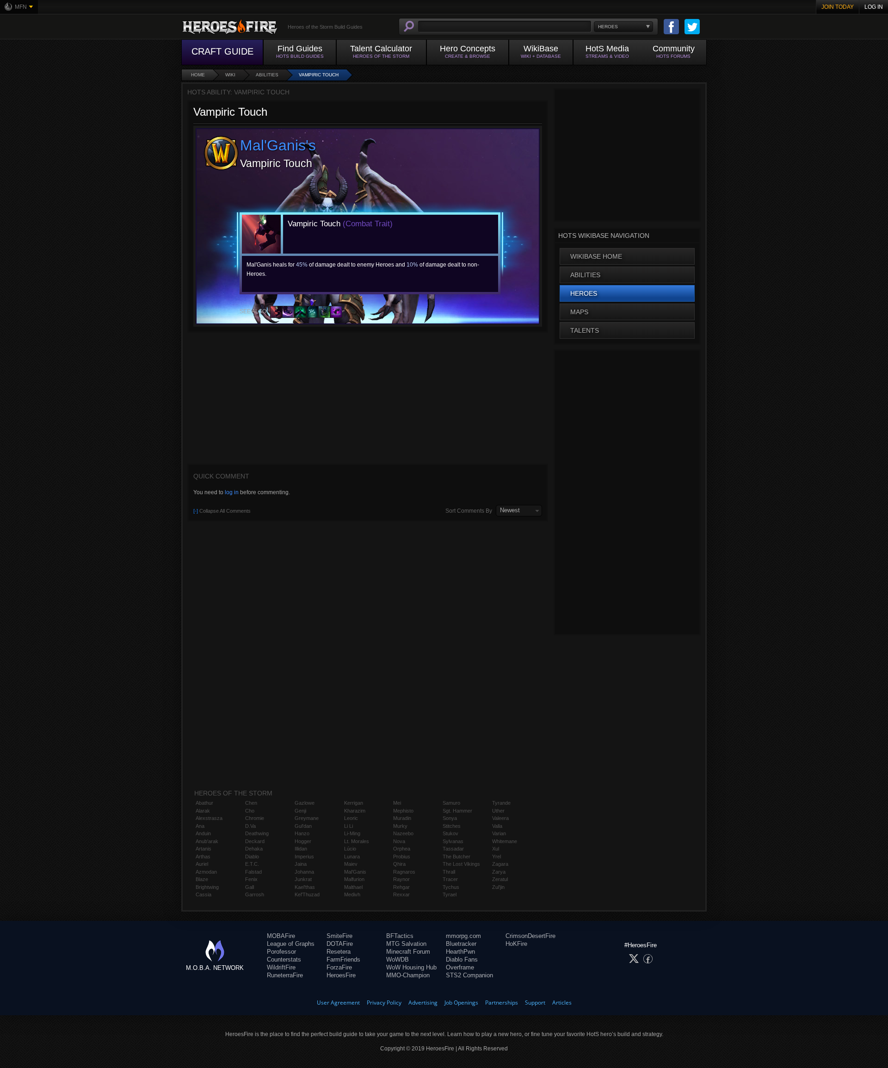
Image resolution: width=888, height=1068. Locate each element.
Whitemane (504, 841)
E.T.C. (252, 864)
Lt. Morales (356, 841)
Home (198, 74)
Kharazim (354, 810)
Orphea (401, 848)
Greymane (307, 818)
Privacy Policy (384, 1002)
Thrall (449, 872)
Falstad (253, 872)
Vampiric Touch (319, 74)
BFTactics (399, 935)
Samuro (451, 803)
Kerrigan (353, 803)
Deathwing (257, 833)
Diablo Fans (462, 959)
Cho (249, 810)
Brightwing (207, 887)
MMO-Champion (408, 975)
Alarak (203, 810)
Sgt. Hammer (457, 810)
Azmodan (206, 872)
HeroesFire (341, 975)
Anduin (203, 833)
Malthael (353, 887)
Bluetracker (461, 943)
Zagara (500, 864)
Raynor (401, 879)
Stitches (452, 826)
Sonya (450, 818)
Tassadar (453, 848)
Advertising (423, 1002)
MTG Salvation (406, 943)
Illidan (301, 848)
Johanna (304, 872)
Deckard (255, 841)
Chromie (254, 818)
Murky (400, 826)
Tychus (451, 887)
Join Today (837, 7)
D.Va (250, 826)
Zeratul (500, 879)
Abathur (204, 803)
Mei (397, 803)
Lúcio (350, 848)
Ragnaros (404, 872)
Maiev (351, 864)
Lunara (352, 856)
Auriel (202, 864)
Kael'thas (305, 887)
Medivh (352, 894)
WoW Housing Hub (411, 967)
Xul (495, 848)
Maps (579, 312)
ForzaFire (339, 967)
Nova (399, 841)
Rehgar (401, 887)
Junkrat (303, 879)
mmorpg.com (463, 935)
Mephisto (403, 810)
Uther (498, 810)
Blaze (202, 879)
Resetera (339, 951)
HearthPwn (460, 951)
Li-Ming (352, 833)
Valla (497, 826)
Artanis (203, 848)
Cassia (203, 894)
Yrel (496, 856)
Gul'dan (303, 826)
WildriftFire (281, 967)
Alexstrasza (209, 818)
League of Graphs (290, 943)
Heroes (583, 293)
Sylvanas (453, 841)
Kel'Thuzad (307, 894)
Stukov (450, 833)
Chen (251, 803)
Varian (499, 833)
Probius (401, 856)
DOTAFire (340, 943)
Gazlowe (304, 803)
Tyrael (449, 894)
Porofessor (281, 951)
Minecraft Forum (408, 951)
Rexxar (401, 894)
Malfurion (354, 879)
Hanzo (302, 833)
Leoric (351, 818)
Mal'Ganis (355, 872)
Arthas (203, 856)
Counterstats (284, 959)
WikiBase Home (596, 256)
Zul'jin (498, 887)
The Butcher (456, 856)
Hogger (303, 841)
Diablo (252, 856)
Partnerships (501, 1002)
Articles (562, 1002)
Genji (300, 810)
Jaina (301, 864)
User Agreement (338, 1002)
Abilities (267, 74)
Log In (873, 7)
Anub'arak (207, 841)
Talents (584, 330)
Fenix (251, 879)
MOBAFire (281, 935)
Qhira (399, 864)
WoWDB (397, 959)
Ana (200, 826)
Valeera (500, 818)
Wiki (230, 74)
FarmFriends (343, 959)
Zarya (499, 872)
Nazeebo (403, 833)
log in (232, 492)
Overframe (460, 967)
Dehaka (254, 848)
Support (535, 1002)
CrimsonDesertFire (530, 935)
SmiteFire (339, 935)
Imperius (304, 856)
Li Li (348, 826)
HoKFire (516, 943)
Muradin (402, 818)
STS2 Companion (469, 975)
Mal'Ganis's (278, 145)
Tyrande (501, 803)
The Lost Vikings (461, 864)
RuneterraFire (285, 975)
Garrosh (254, 894)
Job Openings (461, 1002)
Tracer (450, 879)
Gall (249, 887)
